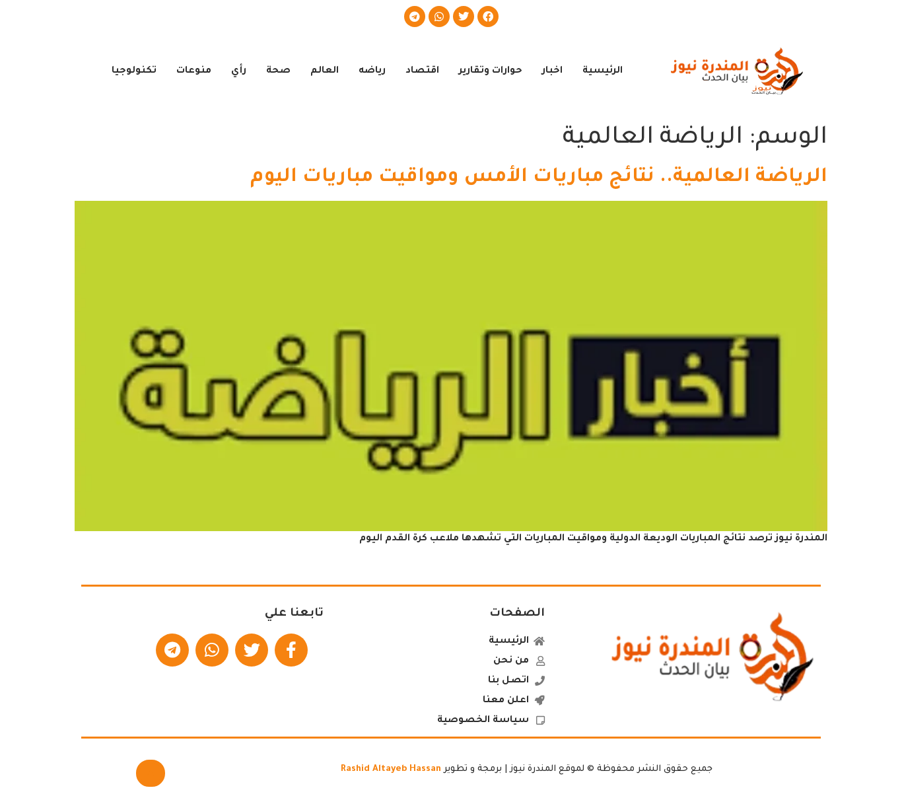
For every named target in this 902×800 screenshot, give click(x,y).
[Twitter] (463, 16)
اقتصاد (422, 71)
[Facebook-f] (291, 650)
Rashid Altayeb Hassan (391, 769)
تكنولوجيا (134, 71)
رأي (238, 71)
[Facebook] (488, 16)
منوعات (193, 71)
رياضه (372, 71)
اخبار (552, 71)
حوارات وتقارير (490, 71)
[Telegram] (414, 16)
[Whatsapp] (439, 16)
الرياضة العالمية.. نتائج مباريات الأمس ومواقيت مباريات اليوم (538, 177)
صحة (278, 71)
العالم (324, 71)
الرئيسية (602, 71)
